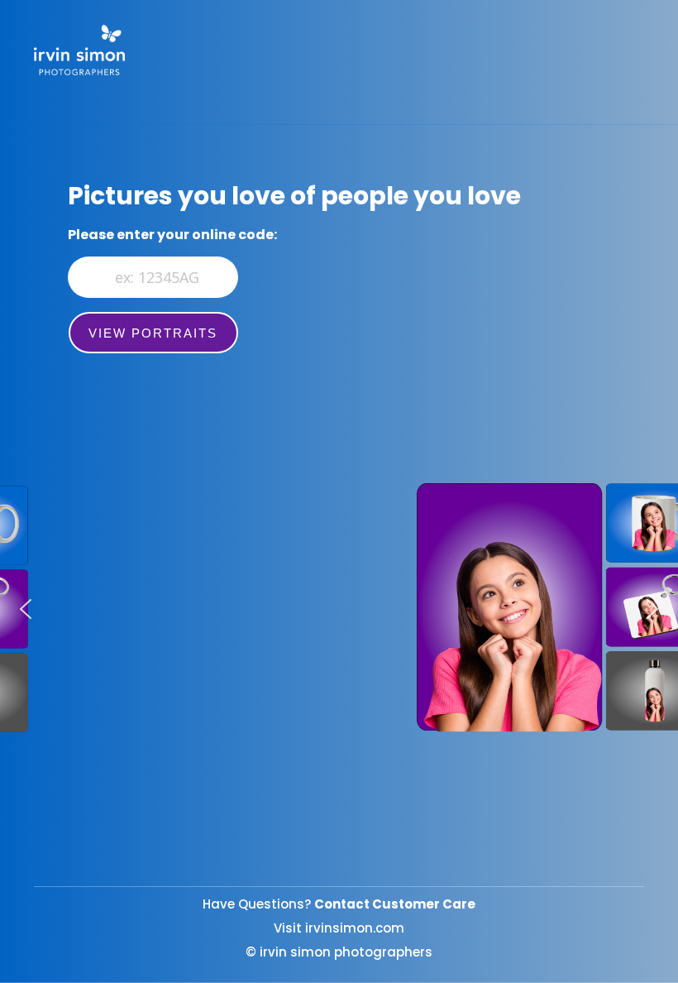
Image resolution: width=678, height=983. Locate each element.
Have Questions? (339, 904)
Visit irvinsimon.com (339, 928)
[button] (25, 609)
